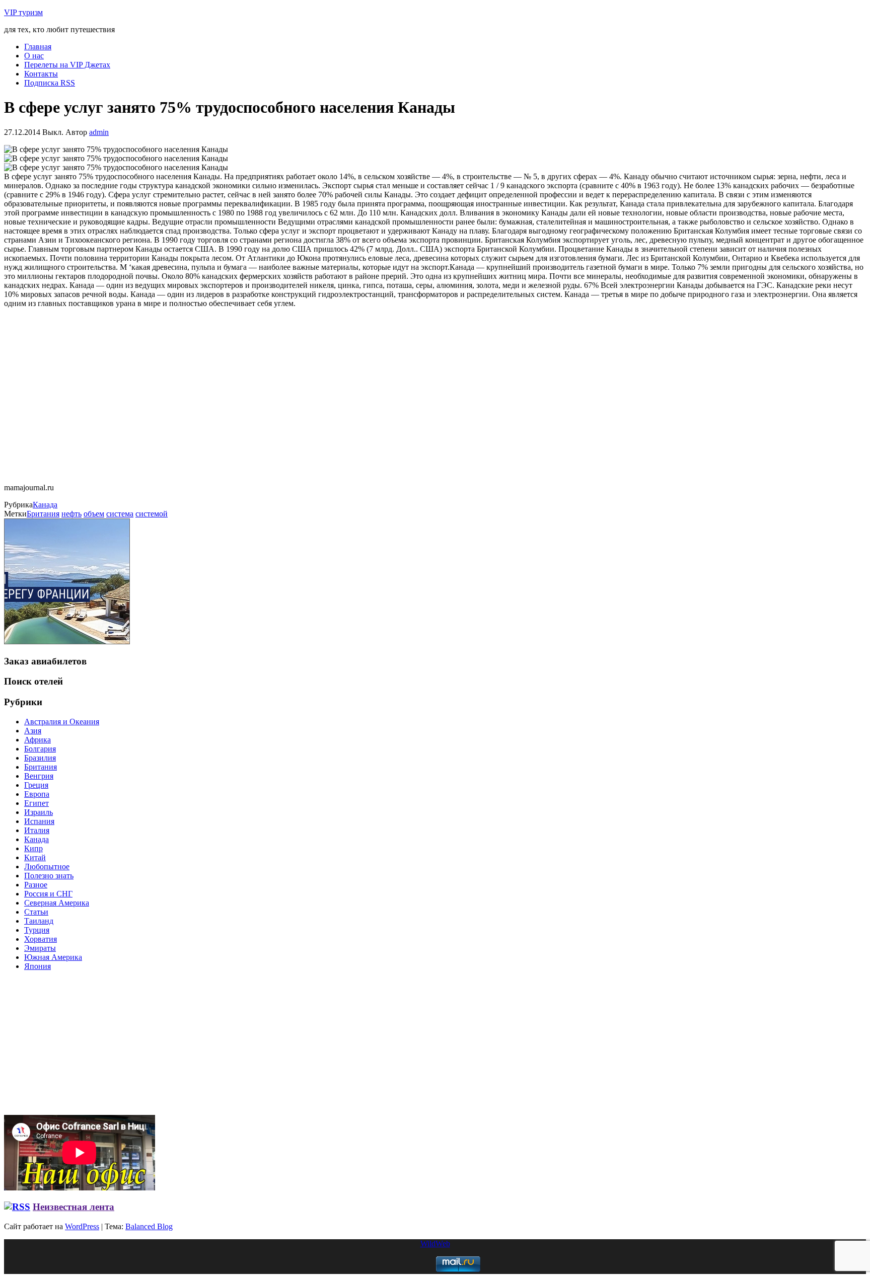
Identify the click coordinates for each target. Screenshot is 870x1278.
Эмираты (40, 948)
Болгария (40, 748)
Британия (43, 513)
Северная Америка (56, 902)
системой (151, 513)
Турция (36, 930)
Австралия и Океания (61, 721)
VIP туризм (23, 12)
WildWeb (435, 1243)
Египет (36, 803)
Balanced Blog (149, 1226)
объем (94, 513)
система (119, 513)
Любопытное (46, 866)
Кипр (33, 848)
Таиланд (38, 921)
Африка (37, 739)
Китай (35, 857)
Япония (37, 966)
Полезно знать (49, 875)
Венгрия (38, 776)
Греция (36, 785)
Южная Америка (53, 957)
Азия (32, 730)
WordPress (82, 1226)
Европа (36, 794)
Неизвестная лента (73, 1206)
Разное (35, 884)
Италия (36, 830)
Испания (39, 821)
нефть (71, 513)
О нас (34, 55)
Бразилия (40, 758)
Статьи (36, 912)
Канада (45, 504)
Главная (37, 46)
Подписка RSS (49, 83)
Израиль (38, 812)
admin (99, 132)
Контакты (41, 73)
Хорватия (40, 939)
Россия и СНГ (48, 893)
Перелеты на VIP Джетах (67, 64)
